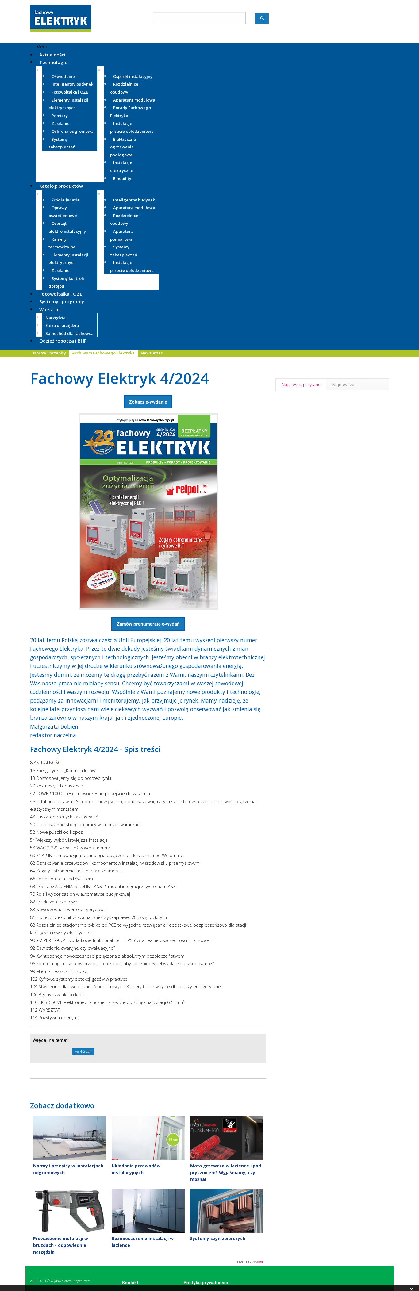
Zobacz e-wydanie (148, 402)
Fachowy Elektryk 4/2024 (119, 378)
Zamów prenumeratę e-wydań (148, 624)
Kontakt (130, 1282)
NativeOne (148, 1262)
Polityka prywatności (205, 1282)
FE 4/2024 (83, 1051)
